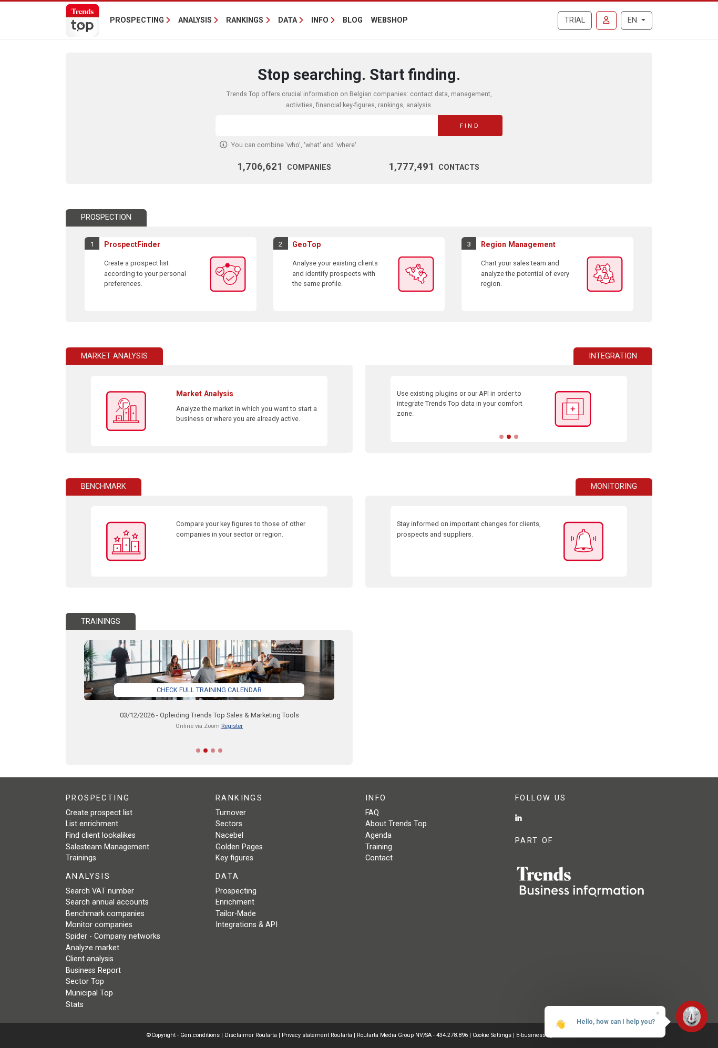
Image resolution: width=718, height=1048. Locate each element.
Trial (575, 20)
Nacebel (229, 835)
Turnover (231, 812)
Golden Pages (239, 846)
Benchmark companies (105, 913)
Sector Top (85, 981)
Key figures (234, 858)
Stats (75, 1004)
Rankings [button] (244, 20)
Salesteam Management (107, 846)
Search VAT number (100, 891)
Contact (379, 858)
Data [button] (287, 20)
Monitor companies (99, 924)
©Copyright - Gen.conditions (183, 1035)
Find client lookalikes (101, 835)
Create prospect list (99, 812)
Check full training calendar (209, 690)
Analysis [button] (195, 20)
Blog (353, 20)
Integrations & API (247, 924)
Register (232, 726)
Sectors (229, 823)
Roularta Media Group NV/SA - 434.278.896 (413, 1035)
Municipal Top (89, 993)
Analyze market (92, 947)
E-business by (543, 1035)
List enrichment (92, 823)
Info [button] (320, 20)
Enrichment (235, 902)
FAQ (372, 812)
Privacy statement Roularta (317, 1035)
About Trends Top (396, 823)
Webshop (389, 20)
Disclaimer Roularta (250, 1035)
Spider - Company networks (113, 936)
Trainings (81, 858)
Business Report (93, 970)
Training (378, 846)
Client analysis (90, 958)
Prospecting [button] (137, 20)
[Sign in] (606, 20)
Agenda (378, 835)
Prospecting (236, 891)
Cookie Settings (493, 1035)
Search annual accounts (107, 902)
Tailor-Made (236, 913)
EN (633, 20)
